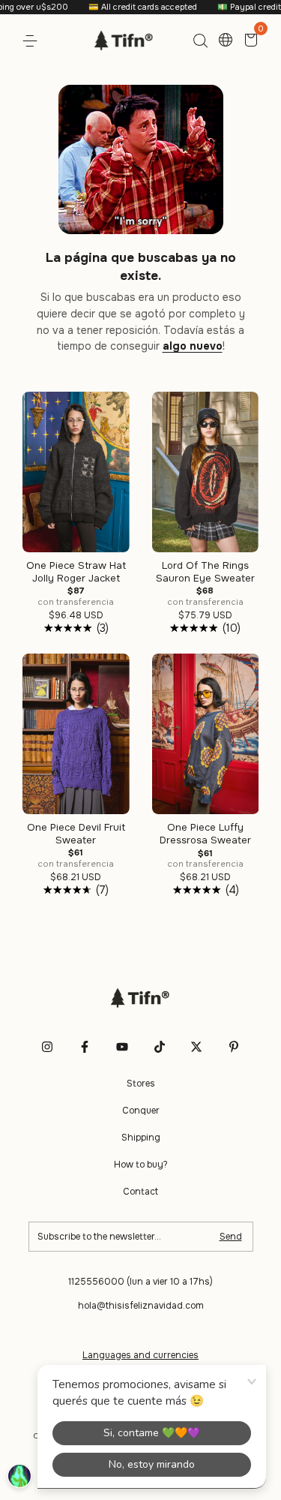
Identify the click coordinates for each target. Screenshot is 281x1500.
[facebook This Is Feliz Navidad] (85, 1047)
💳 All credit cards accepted (129, 7)
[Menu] (32, 41)
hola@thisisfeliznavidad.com (141, 1306)
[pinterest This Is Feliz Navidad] (234, 1047)
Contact (140, 1192)
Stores (141, 1084)
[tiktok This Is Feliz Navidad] (160, 1047)
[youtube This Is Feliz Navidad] (122, 1047)
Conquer (141, 1111)
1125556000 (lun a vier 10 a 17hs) (140, 1282)
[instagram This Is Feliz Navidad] (47, 1047)
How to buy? (141, 1165)
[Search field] (200, 41)
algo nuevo (193, 346)
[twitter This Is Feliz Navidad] (196, 1047)
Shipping (140, 1138)
